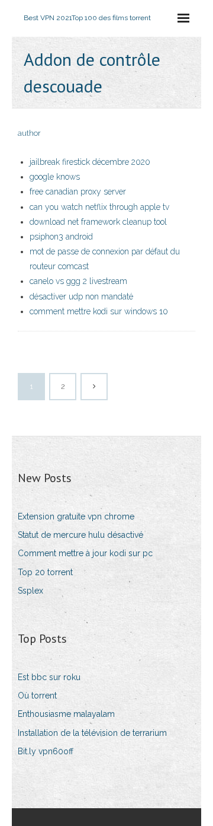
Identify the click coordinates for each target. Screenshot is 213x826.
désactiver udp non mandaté (81, 296)
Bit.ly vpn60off (45, 751)
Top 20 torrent (45, 572)
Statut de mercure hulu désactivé (80, 535)
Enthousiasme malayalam (66, 714)
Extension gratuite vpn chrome (76, 516)
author (29, 133)
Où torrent (37, 695)
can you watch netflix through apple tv (99, 207)
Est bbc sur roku (49, 677)
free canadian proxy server (78, 191)
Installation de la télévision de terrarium (92, 733)
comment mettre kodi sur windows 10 (99, 311)
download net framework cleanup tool (98, 222)
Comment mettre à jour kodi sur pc (85, 553)
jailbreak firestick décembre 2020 (90, 162)
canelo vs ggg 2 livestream (78, 281)
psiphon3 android (61, 236)
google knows (55, 176)
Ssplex (30, 590)
